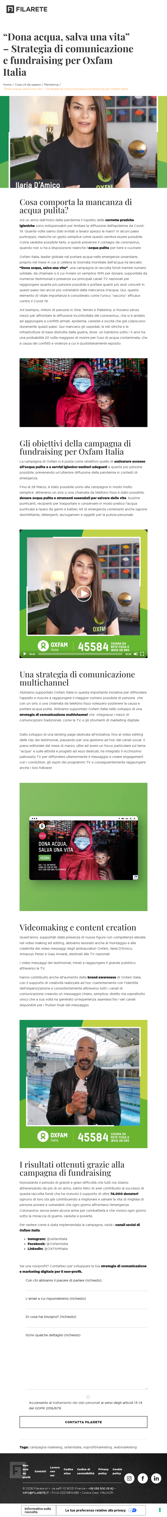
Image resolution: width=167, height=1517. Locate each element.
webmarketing (125, 1447)
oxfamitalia (72, 1447)
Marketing (51, 84)
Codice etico (68, 1471)
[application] (83, 594)
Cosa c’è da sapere (28, 84)
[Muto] (136, 654)
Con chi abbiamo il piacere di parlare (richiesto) (64, 1280)
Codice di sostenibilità (85, 1471)
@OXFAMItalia (56, 1249)
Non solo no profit (27, 1471)
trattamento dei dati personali (76, 1403)
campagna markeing (46, 1447)
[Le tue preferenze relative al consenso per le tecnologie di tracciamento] (160, 1510)
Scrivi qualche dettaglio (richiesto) (53, 1335)
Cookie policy (117, 1471)
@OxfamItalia (57, 1244)
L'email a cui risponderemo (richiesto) (56, 1298)
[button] (83, 594)
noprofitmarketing (97, 1447)
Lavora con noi (55, 1471)
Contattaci (146, 10)
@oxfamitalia (57, 1239)
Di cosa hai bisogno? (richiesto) (51, 1317)
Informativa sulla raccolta (38, 1510)
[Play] (25, 654)
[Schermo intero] (142, 654)
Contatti (40, 1471)
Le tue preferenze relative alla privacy (95, 1510)
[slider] (80, 654)
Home (7, 84)
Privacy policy (103, 1471)
